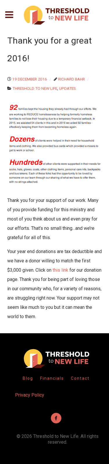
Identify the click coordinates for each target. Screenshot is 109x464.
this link (60, 270)
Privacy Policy (29, 395)
